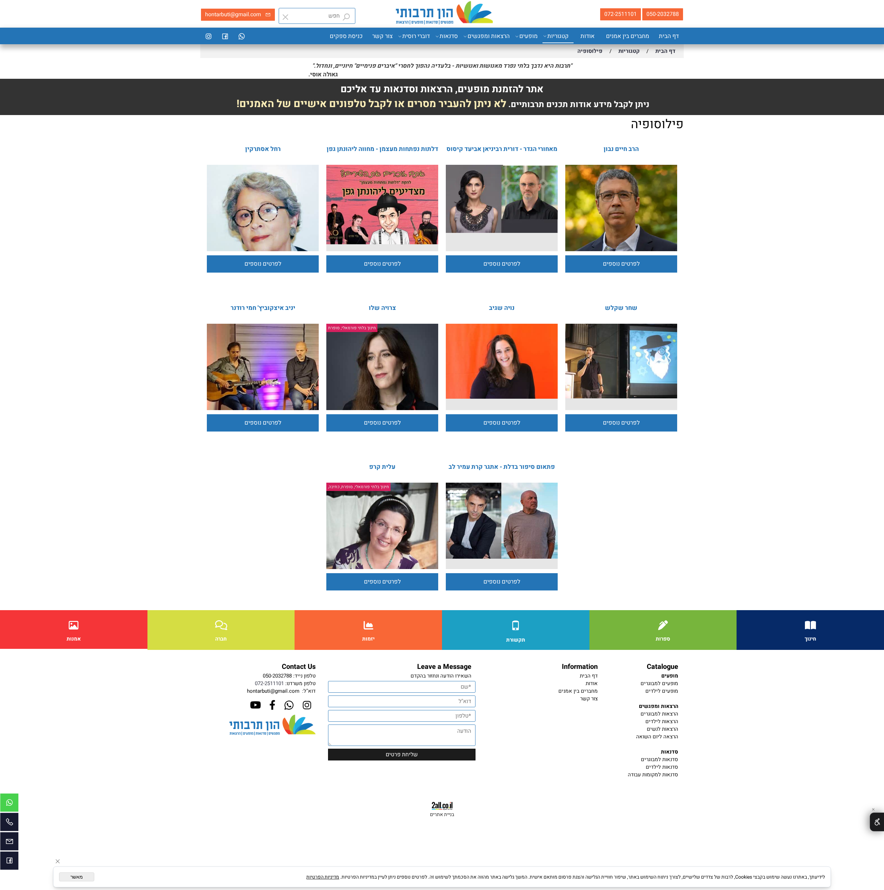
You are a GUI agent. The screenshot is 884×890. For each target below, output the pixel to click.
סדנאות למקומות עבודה (653, 774)
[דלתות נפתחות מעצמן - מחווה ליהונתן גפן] (382, 242)
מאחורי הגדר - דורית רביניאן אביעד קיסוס (501, 149)
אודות (587, 36)
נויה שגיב (502, 308)
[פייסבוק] (225, 36)
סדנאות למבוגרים (659, 759)
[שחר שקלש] (621, 396)
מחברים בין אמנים (627, 36)
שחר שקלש (621, 308)
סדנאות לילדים (662, 767)
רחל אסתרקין (263, 149)
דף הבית (669, 36)
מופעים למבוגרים (659, 683)
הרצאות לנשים (662, 729)
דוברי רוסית (416, 36)
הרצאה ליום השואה (657, 736)
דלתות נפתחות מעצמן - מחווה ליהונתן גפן (382, 149)
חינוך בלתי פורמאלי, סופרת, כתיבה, (358, 487)
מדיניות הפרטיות (322, 877)
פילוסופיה (657, 124)
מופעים (528, 36)
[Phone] (9, 824)
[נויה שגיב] (502, 397)
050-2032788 (277, 676)
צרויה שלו (382, 308)
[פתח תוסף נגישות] (877, 822)
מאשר (76, 877)
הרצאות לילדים (661, 721)
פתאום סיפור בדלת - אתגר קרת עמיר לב (502, 467)
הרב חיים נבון (621, 149)
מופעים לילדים (661, 691)
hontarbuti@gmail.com (273, 691)
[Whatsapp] (241, 36)
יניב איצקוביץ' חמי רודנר (263, 308)
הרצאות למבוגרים (659, 714)
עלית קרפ (382, 467)
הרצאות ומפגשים (489, 36)
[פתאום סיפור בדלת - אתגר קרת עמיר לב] (502, 557)
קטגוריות (558, 36)
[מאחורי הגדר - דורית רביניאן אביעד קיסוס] (502, 231)
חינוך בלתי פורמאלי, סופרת (352, 328)
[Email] (9, 843)
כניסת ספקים (346, 36)
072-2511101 (269, 683)
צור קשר (382, 36)
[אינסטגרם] (208, 36)
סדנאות (449, 36)
